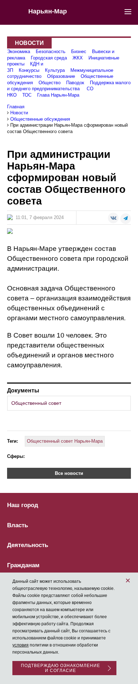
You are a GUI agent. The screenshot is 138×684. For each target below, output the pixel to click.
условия (20, 645)
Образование (61, 76)
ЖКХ (78, 58)
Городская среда (49, 58)
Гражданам (23, 565)
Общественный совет (36, 403)
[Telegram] (125, 218)
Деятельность (27, 545)
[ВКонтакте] (113, 218)
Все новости (69, 473)
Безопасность (50, 51)
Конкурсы (29, 70)
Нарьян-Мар (47, 11)
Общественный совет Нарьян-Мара (65, 441)
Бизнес (78, 51)
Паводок (75, 82)
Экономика (18, 51)
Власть (17, 525)
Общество (50, 82)
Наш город (22, 505)
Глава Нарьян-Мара (58, 95)
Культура (55, 70)
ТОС (26, 95)
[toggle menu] (128, 11)
